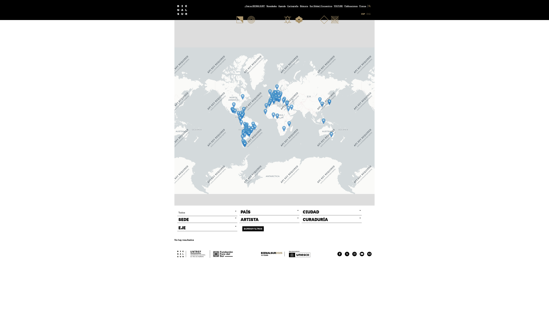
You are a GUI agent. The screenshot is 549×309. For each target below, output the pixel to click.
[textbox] (269, 211)
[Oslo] (277, 87)
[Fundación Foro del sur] (222, 254)
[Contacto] (369, 254)
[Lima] (241, 123)
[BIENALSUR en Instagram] (354, 254)
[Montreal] (242, 97)
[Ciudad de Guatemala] (235, 111)
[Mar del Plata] (249, 134)
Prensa (362, 6)
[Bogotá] (242, 116)
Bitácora (304, 6)
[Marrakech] (269, 104)
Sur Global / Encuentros (321, 6)
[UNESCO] (299, 254)
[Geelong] (331, 135)
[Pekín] (320, 100)
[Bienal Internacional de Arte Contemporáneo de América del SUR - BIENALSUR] (181, 254)
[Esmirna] (283, 101)
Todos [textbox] (181, 212)
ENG (369, 14)
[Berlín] (278, 93)
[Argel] (274, 102)
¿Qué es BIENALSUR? (255, 6)
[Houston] (234, 105)
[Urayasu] (329, 102)
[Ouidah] (273, 115)
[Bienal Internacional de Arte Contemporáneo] (187, 10)
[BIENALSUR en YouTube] (362, 254)
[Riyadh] (291, 107)
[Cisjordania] (287, 104)
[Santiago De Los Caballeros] (244, 110)
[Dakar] (265, 112)
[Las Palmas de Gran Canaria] (266, 106)
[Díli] (323, 121)
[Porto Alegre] (251, 131)
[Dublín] (270, 92)
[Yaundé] (277, 116)
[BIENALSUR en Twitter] (347, 254)
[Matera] (279, 100)
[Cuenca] (240, 119)
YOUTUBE (338, 6)
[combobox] (207, 212)
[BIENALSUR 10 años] (273, 254)
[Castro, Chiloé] (242, 137)
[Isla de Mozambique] (289, 124)
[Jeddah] (288, 109)
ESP (363, 14)
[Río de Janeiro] (255, 127)
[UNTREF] (198, 254)
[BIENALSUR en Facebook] (339, 254)
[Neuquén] (245, 135)
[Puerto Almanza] (245, 144)
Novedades (271, 6)
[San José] (238, 114)
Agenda (282, 6)
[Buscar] (369, 6)
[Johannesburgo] (284, 129)
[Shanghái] (322, 104)
